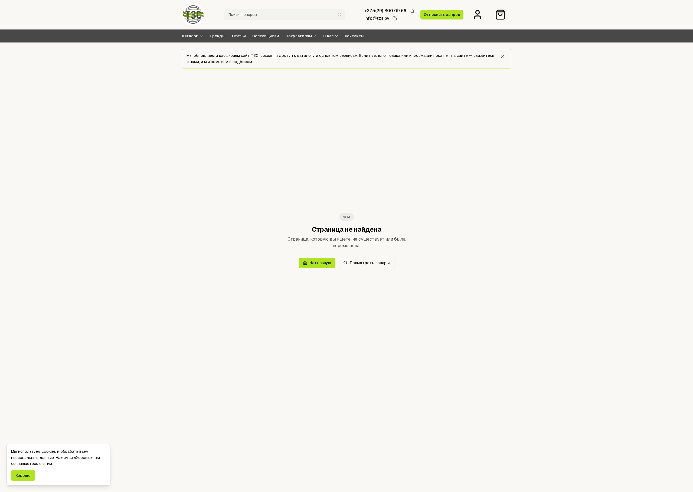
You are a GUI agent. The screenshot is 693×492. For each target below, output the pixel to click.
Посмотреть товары (370, 263)
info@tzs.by (376, 18)
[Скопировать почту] (394, 18)
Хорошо (23, 475)
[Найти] (339, 14)
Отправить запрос (442, 14)
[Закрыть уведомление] (502, 56)
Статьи (239, 36)
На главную (320, 263)
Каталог (190, 36)
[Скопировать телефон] (411, 11)
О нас (328, 36)
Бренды (217, 36)
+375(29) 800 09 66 (385, 10)
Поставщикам (265, 36)
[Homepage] (193, 14)
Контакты (354, 36)
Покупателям (299, 36)
